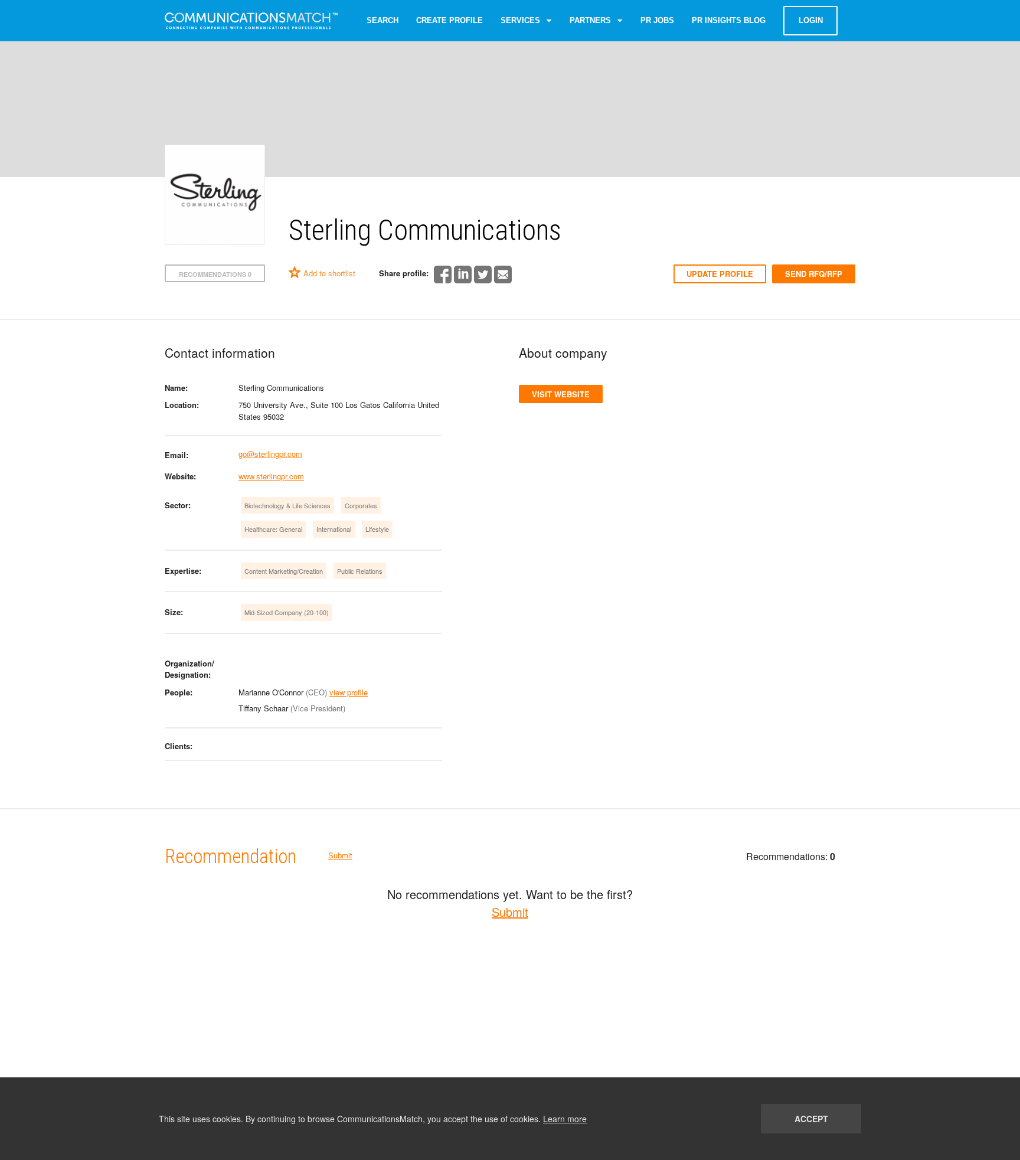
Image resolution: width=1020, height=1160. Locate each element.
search (382, 20)
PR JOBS (657, 20)
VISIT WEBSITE (561, 394)
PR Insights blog (729, 20)
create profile (449, 20)
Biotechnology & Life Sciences (287, 505)
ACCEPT (811, 1119)
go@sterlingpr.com (270, 453)
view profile (348, 692)
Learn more (565, 1119)
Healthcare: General (273, 529)
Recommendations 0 (215, 274)
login (811, 20)
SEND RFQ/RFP (813, 273)
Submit (340, 855)
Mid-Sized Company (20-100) (286, 612)
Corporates (361, 505)
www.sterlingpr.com (271, 476)
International (333, 529)
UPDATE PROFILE (719, 273)
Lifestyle (377, 529)
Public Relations (359, 571)
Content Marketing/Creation (283, 571)
